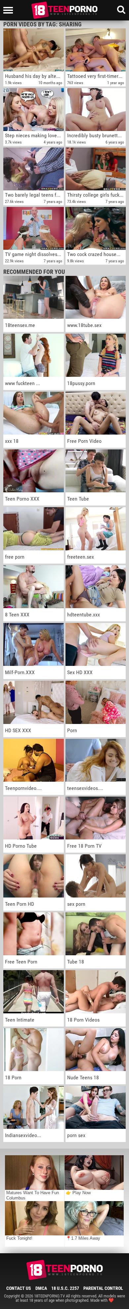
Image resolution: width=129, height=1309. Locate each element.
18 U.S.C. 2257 (65, 1288)
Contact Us (18, 1288)
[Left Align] (9, 10)
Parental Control (103, 1288)
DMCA (41, 1288)
